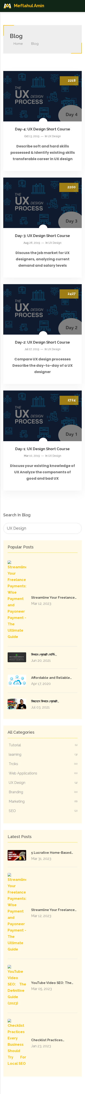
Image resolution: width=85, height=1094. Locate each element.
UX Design (54, 136)
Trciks (43, 764)
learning (43, 754)
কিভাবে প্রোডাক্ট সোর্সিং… (44, 655)
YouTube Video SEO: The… (52, 983)
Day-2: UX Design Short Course (42, 342)
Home (18, 44)
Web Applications (43, 773)
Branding (43, 792)
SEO (43, 811)
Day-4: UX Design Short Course (42, 129)
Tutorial (43, 745)
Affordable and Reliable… (51, 678)
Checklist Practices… (47, 1040)
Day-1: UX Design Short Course (42, 449)
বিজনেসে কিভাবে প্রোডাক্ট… (45, 701)
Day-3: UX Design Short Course (42, 235)
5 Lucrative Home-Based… (52, 853)
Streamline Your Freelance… (53, 598)
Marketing (43, 801)
